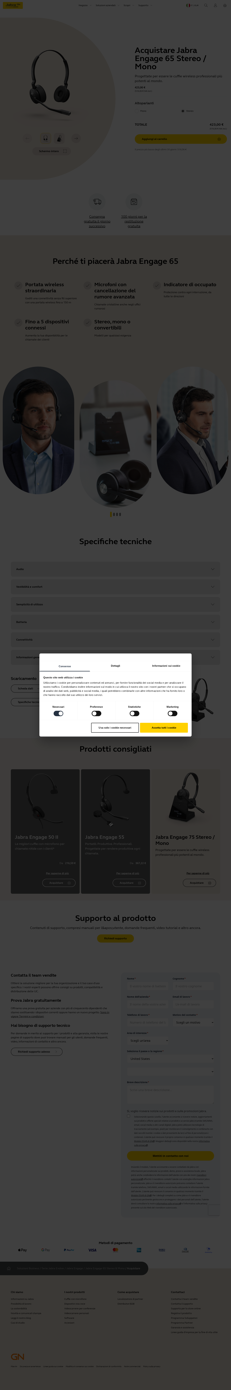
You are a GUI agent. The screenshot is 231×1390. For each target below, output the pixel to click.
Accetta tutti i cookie (164, 727)
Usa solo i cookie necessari (115, 727)
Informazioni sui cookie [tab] (166, 665)
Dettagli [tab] (115, 665)
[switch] (96, 713)
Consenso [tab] (65, 666)
